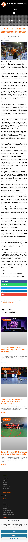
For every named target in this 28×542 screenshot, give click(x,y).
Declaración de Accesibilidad (8, 514)
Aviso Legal (5, 508)
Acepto (14, 531)
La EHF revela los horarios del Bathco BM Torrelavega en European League (12, 401)
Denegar (14, 535)
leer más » (3, 362)
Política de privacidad (7, 510)
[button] (14, 13)
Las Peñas (5, 482)
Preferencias (14, 538)
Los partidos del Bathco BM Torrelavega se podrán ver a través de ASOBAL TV (13, 350)
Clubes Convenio (6, 486)
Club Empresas (6, 506)
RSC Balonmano (6, 488)
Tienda (4, 501)
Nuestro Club (5, 478)
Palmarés (4, 480)
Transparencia (5, 484)
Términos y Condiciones (8, 512)
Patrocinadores (6, 504)
